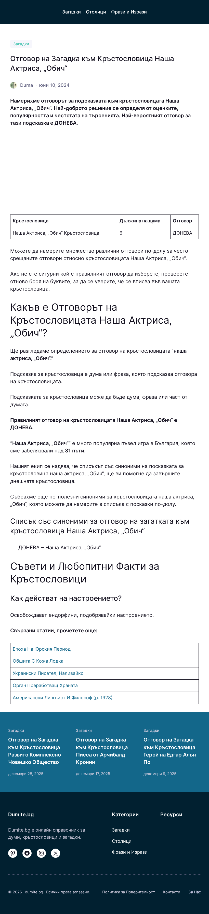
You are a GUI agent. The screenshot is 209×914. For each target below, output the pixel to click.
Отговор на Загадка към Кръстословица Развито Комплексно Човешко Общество (34, 751)
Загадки (21, 43)
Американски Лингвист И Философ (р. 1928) (63, 697)
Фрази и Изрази (130, 852)
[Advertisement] (104, 170)
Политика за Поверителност (128, 892)
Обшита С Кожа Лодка (38, 661)
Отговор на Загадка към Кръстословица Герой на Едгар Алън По (169, 751)
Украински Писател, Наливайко (48, 673)
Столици (122, 841)
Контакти (171, 892)
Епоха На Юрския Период (42, 649)
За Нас (194, 892)
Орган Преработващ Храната (45, 685)
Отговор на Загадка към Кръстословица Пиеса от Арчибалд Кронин (102, 751)
